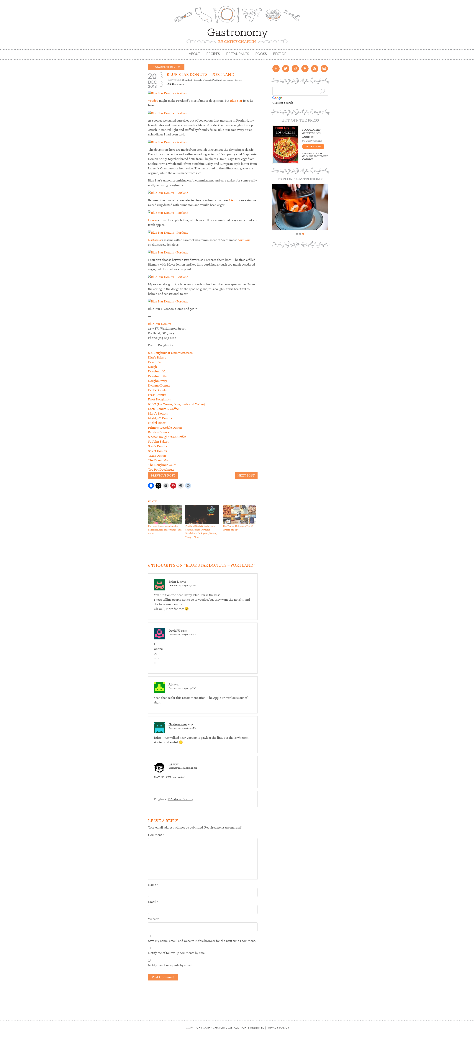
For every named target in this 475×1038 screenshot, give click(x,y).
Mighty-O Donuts (160, 418)
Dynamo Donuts (159, 385)
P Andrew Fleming (180, 799)
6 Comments (177, 84)
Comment (156, 835)
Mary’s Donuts (158, 413)
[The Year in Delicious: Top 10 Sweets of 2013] (239, 514)
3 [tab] (303, 234)
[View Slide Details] (300, 207)
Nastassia (154, 240)
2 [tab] (300, 234)
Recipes (213, 54)
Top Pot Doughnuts (161, 469)
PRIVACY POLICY (278, 1027)
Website (153, 919)
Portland (217, 80)
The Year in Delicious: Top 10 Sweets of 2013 (238, 527)
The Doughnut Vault (162, 465)
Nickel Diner (157, 422)
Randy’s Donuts (158, 432)
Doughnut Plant (159, 376)
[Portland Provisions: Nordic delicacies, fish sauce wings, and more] (165, 514)
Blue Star (236, 100)
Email (153, 902)
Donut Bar (155, 362)
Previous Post (163, 475)
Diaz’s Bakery (157, 357)
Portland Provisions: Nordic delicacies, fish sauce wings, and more (164, 529)
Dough (152, 366)
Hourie (153, 220)
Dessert (207, 80)
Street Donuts (157, 451)
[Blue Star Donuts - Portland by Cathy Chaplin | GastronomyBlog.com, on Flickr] (168, 112)
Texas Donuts (157, 455)
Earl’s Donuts (157, 390)
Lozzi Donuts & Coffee (163, 409)
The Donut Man (159, 460)
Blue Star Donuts (159, 324)
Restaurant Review (166, 67)
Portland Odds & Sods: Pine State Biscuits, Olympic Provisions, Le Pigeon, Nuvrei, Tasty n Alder (201, 531)
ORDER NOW (313, 146)
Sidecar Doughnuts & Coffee (167, 437)
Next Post (246, 475)
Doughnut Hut (158, 371)
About (194, 54)
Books (261, 54)
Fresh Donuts (157, 394)
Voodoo (153, 100)
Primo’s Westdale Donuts (165, 427)
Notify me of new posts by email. (170, 965)
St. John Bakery (158, 441)
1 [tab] (297, 234)
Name (153, 885)
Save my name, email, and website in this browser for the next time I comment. (202, 941)
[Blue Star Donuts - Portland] (168, 93)
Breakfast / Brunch (192, 80)
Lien (232, 200)
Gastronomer (178, 724)
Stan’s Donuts (157, 446)
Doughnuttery (157, 381)
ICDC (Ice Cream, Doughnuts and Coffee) (176, 404)
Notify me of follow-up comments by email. (177, 953)
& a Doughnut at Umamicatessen (170, 353)
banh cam (243, 240)
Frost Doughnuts (159, 399)
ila (170, 764)
